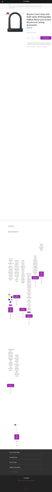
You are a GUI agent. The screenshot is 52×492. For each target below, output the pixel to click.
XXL (16, 429)
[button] (39, 42)
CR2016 (10, 305)
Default (29, 312)
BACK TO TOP (26, 489)
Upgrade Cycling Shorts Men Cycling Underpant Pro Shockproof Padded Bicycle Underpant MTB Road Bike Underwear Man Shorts (16, 365)
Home (9, 4)
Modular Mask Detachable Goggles (41, 246)
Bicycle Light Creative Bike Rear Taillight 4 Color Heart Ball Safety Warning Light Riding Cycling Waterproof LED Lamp (35, 264)
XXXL (16, 432)
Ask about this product (31, 32)
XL (16, 427)
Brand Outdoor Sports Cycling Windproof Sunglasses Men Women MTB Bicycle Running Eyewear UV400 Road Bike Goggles (23, 271)
